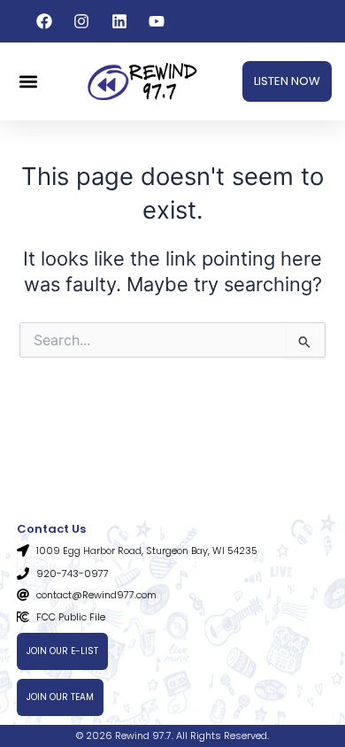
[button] (27, 81)
